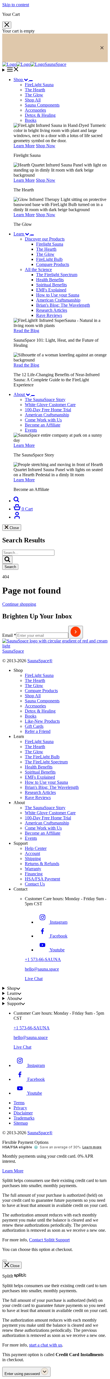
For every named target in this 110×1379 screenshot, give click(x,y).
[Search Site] (16, 500)
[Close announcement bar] (102, 47)
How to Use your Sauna (57, 295)
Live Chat (34, 978)
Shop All (33, 100)
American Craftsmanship (58, 300)
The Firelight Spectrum (56, 274)
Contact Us (35, 884)
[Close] (6, 25)
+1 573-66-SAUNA (43, 959)
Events (31, 838)
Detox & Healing (40, 115)
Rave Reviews (49, 315)
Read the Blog (26, 330)
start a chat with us (45, 1345)
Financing (34, 873)
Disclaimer (23, 1112)
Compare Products (52, 264)
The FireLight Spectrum (46, 761)
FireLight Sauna (39, 675)
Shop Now (45, 145)
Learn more (92, 1147)
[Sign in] (17, 517)
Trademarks (24, 1118)
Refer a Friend (37, 731)
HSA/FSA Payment (42, 878)
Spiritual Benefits (51, 284)
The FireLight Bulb (42, 756)
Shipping (33, 858)
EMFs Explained (51, 289)
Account (32, 853)
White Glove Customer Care (50, 812)
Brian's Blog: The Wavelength (63, 305)
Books (30, 120)
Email (9, 635)
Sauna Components (42, 105)
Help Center (36, 848)
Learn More (24, 145)
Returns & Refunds (42, 863)
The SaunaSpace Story (45, 807)
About (19, 394)
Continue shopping (19, 604)
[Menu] (55, 70)
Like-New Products (42, 721)
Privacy (20, 1107)
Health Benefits (50, 279)
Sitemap (21, 1123)
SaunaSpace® (39, 660)
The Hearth (46, 249)
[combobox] (28, 553)
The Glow (45, 254)
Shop (18, 79)
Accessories (35, 110)
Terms (19, 1102)
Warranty (33, 868)
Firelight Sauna (49, 244)
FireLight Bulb (49, 259)
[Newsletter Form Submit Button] (75, 632)
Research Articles (51, 310)
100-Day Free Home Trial (48, 817)
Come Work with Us (43, 828)
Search (10, 567)
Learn (19, 233)
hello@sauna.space (42, 969)
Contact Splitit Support (49, 1239)
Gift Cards (34, 726)
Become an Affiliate (42, 833)
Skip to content (15, 4)
